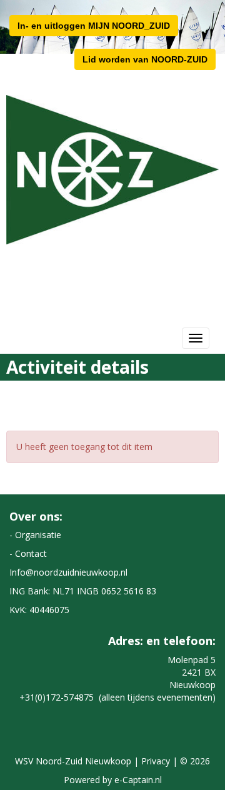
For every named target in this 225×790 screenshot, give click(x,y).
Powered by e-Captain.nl (113, 780)
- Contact (28, 553)
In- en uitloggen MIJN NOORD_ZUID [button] (94, 26)
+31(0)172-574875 (56, 697)
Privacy (155, 761)
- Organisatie (35, 535)
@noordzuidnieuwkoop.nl (68, 572)
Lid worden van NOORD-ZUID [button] (145, 59)
